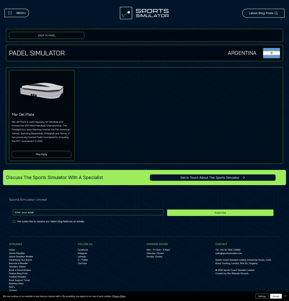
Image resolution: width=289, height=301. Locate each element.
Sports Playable (17, 253)
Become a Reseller (18, 263)
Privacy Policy (119, 296)
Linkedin (82, 256)
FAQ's (12, 287)
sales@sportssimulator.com (228, 253)
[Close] (285, 296)
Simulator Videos (17, 266)
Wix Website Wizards (238, 273)
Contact (13, 290)
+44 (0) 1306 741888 (230, 249)
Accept (276, 296)
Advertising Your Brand (20, 260)
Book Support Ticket (19, 280)
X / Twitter (83, 260)
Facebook (83, 249)
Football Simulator (17, 276)
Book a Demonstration (20, 270)
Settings (262, 296)
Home (12, 249)
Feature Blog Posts (18, 273)
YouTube (82, 263)
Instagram (82, 253)
